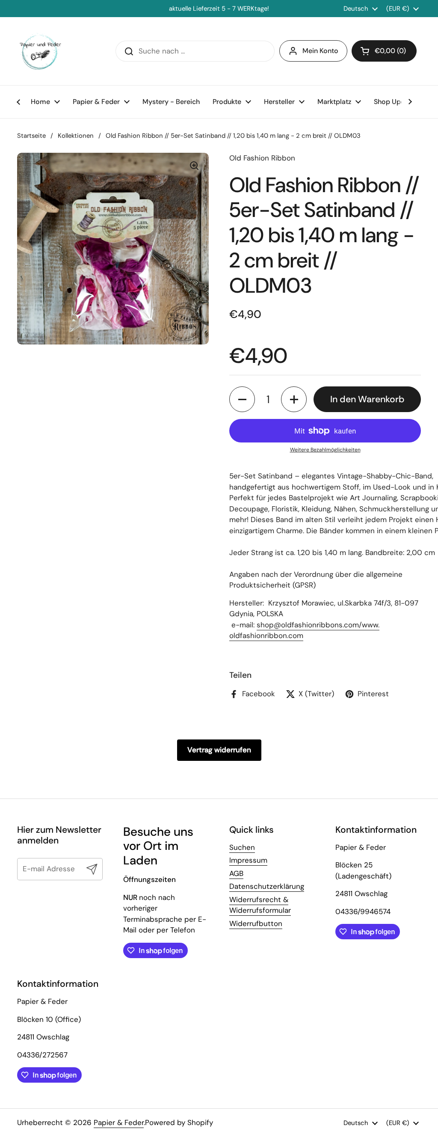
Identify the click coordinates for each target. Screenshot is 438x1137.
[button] (242, 399)
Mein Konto (320, 50)
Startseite (31, 135)
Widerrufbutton (255, 923)
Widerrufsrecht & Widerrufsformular (260, 905)
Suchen (242, 847)
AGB (236, 873)
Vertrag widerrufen (219, 749)
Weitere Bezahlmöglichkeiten (325, 449)
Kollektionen (76, 135)
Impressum (248, 860)
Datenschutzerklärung (266, 886)
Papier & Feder (119, 1122)
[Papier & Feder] (40, 51)
